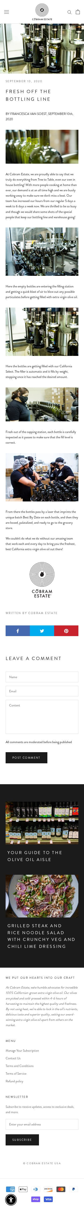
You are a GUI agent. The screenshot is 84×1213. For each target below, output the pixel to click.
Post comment (26, 758)
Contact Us (13, 1058)
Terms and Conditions (20, 1065)
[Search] (69, 12)
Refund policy (14, 1081)
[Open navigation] (6, 12)
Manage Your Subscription (22, 1050)
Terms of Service (16, 1073)
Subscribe (22, 1140)
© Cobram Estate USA (42, 1163)
